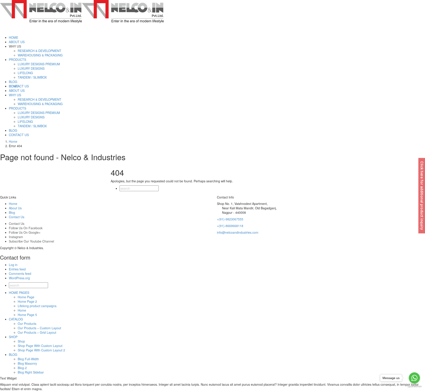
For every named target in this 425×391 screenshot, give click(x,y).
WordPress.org (19, 278)
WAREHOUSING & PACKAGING (40, 55)
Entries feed (17, 269)
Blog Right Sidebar (31, 372)
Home (13, 203)
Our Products (27, 323)
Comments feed (20, 273)
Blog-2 (22, 368)
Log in (13, 264)
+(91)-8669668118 (230, 225)
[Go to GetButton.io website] (414, 386)
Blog (12, 212)
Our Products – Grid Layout (37, 332)
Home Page (26, 297)
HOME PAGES (19, 292)
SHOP (13, 337)
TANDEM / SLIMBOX (32, 77)
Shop (21, 341)
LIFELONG (25, 73)
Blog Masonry (27, 363)
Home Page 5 (27, 314)
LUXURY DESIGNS (31, 68)
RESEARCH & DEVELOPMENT (39, 50)
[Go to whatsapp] (414, 377)
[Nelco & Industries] (82, 11)
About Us (15, 208)
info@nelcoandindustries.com (237, 232)
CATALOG (16, 319)
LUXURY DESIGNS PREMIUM (39, 64)
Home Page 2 (27, 301)
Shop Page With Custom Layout (40, 345)
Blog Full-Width (28, 359)
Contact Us (16, 217)
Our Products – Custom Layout (39, 328)
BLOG (13, 354)
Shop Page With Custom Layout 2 (41, 350)
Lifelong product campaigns (37, 306)
